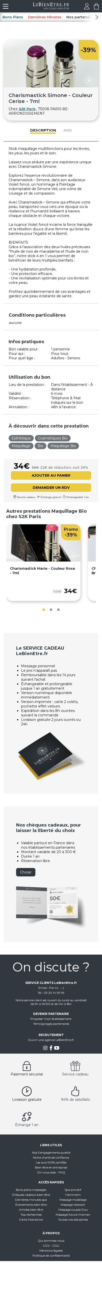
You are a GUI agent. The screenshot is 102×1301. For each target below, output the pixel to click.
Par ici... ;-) (56, 988)
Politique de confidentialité (51, 1255)
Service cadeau (75, 1074)
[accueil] (51, 8)
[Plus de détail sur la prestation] (43, 560)
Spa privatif (73, 1190)
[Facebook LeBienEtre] (51, 1049)
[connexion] (86, 8)
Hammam (73, 1195)
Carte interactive (31, 1219)
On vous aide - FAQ (51, 1172)
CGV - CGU (51, 1245)
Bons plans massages (31, 1190)
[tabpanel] (43, 562)
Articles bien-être (31, 1209)
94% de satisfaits (75, 1099)
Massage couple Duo (73, 1209)
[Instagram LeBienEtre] (45, 1049)
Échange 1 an (26, 1125)
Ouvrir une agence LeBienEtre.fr (51, 1040)
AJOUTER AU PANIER (51, 475)
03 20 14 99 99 (54, 993)
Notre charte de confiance (51, 1157)
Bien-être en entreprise (51, 1167)
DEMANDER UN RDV (51, 487)
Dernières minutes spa (31, 1199)
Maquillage (21, 446)
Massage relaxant (73, 1204)
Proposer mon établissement (51, 1019)
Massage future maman (73, 1214)
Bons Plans (12, 17)
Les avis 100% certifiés (51, 1162)
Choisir (25, 872)
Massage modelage (72, 1199)
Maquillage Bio (63, 446)
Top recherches (31, 1214)
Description (43, 130)
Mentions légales (51, 1250)
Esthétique (21, 438)
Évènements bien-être (31, 1204)
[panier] (96, 8)
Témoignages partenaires (51, 1024)
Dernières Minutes (44, 17)
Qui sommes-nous (51, 1240)
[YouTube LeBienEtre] (56, 1049)
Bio (40, 446)
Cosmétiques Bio (53, 438)
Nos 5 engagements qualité (51, 1152)
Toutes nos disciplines (73, 1219)
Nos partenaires (81, 17)
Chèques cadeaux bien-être (31, 1195)
